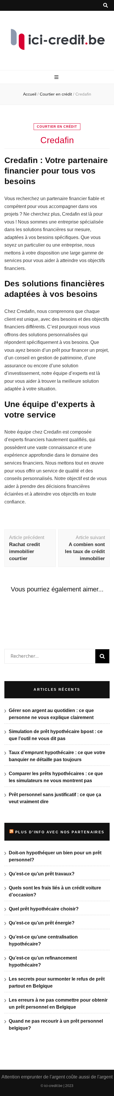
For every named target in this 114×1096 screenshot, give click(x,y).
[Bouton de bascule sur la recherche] (105, 5)
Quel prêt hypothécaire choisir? (44, 908)
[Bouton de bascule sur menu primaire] (57, 77)
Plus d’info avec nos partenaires (60, 832)
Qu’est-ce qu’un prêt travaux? (42, 873)
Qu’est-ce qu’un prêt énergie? (42, 922)
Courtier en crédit (57, 126)
